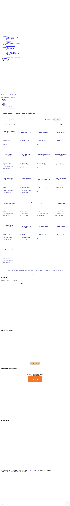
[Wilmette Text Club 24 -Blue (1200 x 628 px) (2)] (35, 327)
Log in (30, 471)
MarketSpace (30, 270)
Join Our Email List (35, 363)
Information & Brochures (50, 270)
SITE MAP (3, 471)
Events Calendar (19, 270)
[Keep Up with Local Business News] (5, 373)
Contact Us (42, 270)
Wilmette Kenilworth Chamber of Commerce (10, 94)
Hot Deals (25, 270)
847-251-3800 (33, 470)
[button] (2, 124)
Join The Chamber (59, 270)
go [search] (58, 119)
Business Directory (11, 270)
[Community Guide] (9, 442)
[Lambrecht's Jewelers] (35, 417)
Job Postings (36, 270)
